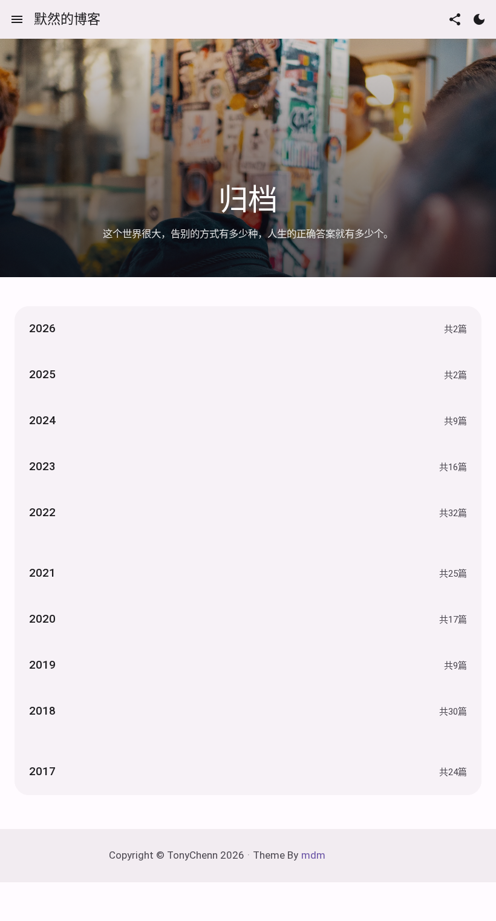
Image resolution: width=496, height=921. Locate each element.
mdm (313, 855)
